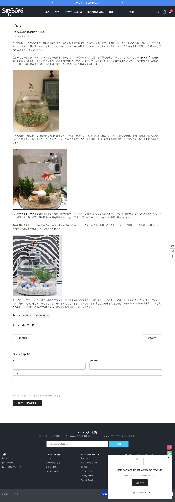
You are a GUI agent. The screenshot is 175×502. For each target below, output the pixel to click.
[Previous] (52, 3)
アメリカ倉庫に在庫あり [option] (88, 3)
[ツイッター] (18, 325)
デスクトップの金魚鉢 (147, 57)
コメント (16, 373)
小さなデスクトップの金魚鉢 (27, 214)
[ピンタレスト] (23, 325)
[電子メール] (28, 325)
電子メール (94, 360)
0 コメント (25, 36)
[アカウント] (165, 11)
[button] (169, 447)
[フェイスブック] (14, 325)
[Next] (123, 3)
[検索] (159, 12)
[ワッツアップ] (33, 325)
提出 (119, 444)
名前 (14, 360)
